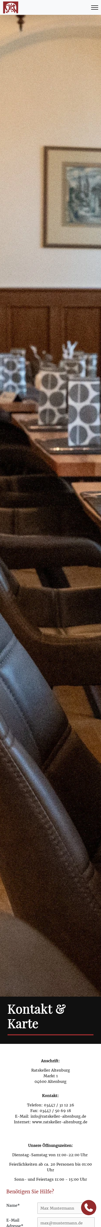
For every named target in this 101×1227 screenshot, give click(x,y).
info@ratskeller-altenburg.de (58, 1116)
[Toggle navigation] (94, 7)
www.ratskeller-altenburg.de (59, 1122)
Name (13, 1205)
